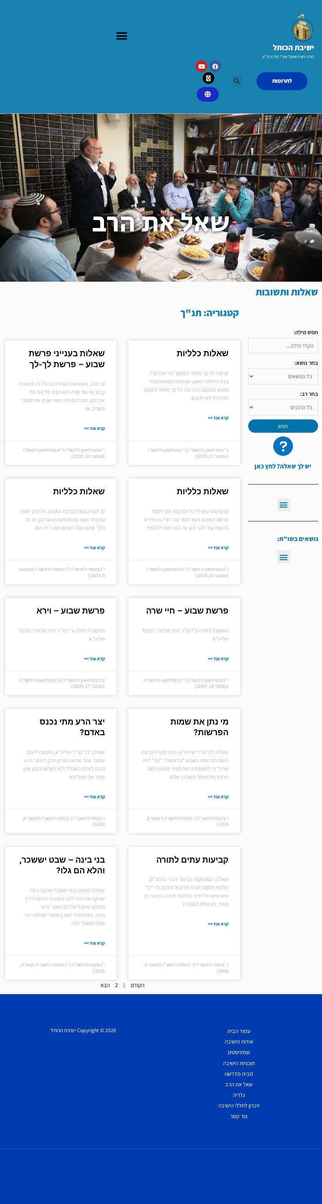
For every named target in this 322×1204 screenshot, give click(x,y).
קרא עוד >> (218, 418)
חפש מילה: (306, 332)
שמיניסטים (239, 1052)
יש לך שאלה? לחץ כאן (282, 466)
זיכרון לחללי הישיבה (239, 1105)
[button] (121, 36)
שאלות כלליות (203, 353)
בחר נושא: (306, 362)
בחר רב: (309, 393)
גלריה (239, 1094)
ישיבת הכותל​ (293, 47)
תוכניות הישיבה (239, 1063)
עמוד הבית (239, 1031)
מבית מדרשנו (239, 1073)
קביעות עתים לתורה (192, 860)
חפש (283, 426)
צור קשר (239, 1116)
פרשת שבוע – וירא (71, 611)
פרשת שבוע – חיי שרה (187, 611)
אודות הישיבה (239, 1041)
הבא (105, 985)
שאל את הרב (238, 1084)
